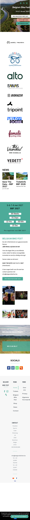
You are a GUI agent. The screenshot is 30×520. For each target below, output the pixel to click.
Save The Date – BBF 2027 (7, 184)
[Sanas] (15, 85)
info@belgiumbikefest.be (9, 274)
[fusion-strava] (21, 367)
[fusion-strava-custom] (6, 394)
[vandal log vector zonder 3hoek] (15, 145)
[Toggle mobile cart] (20, 3)
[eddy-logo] (15, 40)
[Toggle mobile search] (24, 3)
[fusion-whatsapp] (17, 368)
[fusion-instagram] (13, 368)
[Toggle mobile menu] (27, 3)
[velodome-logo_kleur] (15, 118)
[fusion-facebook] (8, 368)
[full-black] (15, 103)
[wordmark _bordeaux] (15, 129)
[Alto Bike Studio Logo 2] (15, 73)
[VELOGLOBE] (15, 52)
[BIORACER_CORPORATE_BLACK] (15, 95)
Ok (15, 518)
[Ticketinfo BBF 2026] (22, 176)
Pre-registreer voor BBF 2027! (15, 230)
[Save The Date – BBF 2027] (8, 176)
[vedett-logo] (15, 159)
